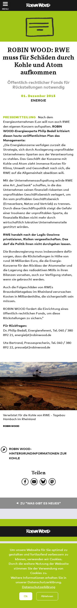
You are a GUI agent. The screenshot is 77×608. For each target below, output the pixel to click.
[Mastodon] (52, 481)
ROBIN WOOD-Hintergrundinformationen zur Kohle (38, 453)
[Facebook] (25, 481)
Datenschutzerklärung (38, 587)
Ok (26, 596)
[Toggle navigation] (5, 4)
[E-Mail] (34, 481)
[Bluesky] (43, 481)
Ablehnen (47, 596)
